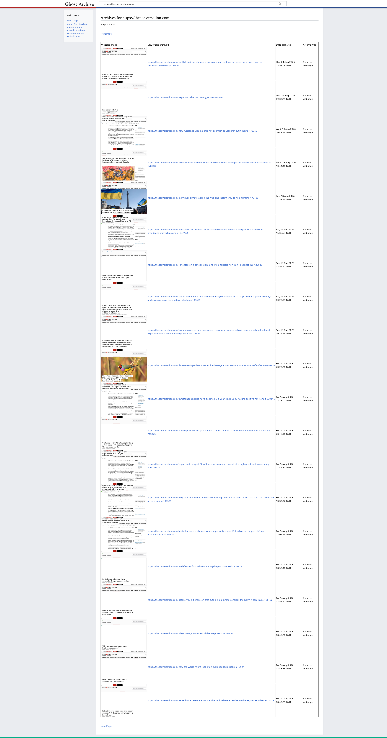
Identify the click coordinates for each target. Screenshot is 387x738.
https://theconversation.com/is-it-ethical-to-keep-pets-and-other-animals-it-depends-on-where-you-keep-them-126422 (211, 700)
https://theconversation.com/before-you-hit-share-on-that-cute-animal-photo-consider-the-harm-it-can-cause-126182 (210, 599)
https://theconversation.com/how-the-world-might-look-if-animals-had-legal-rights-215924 (196, 666)
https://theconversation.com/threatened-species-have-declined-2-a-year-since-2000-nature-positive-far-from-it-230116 (211, 365)
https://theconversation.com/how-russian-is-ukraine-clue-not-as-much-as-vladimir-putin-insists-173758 (202, 130)
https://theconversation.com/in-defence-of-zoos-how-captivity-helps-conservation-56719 (195, 566)
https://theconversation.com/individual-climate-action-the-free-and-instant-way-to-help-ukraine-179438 (203, 197)
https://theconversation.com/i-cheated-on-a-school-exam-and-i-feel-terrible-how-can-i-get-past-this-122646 (205, 264)
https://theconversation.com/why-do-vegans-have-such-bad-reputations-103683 (190, 633)
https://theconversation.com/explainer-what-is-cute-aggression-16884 (185, 97)
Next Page (106, 33)
